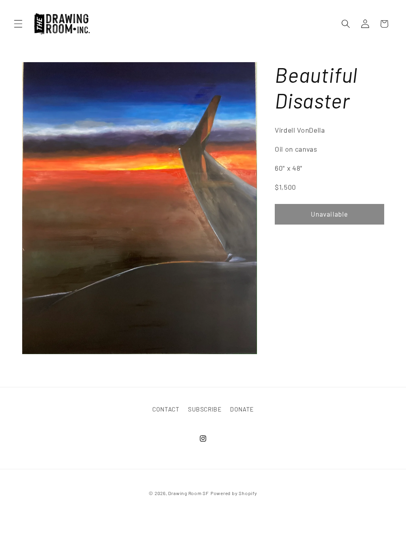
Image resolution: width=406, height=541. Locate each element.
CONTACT (166, 409)
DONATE (242, 409)
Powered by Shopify (234, 493)
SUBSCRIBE (205, 409)
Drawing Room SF (188, 493)
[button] (18, 23)
